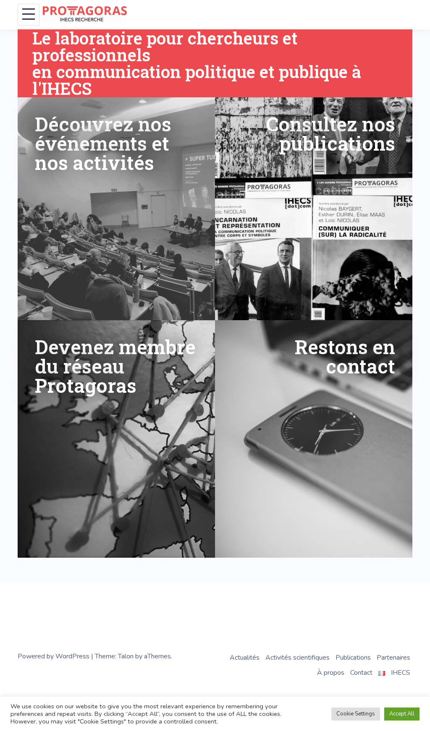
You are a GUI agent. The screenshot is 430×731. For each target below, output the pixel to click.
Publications (353, 657)
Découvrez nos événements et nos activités (103, 143)
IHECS (400, 672)
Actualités (245, 657)
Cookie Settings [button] (355, 714)
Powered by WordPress (53, 656)
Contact (361, 672)
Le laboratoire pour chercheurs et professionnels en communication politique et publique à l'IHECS (196, 63)
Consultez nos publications (330, 133)
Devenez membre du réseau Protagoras (115, 366)
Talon (126, 656)
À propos (330, 672)
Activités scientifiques (297, 657)
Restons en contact (345, 356)
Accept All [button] (401, 714)
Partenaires (393, 657)
